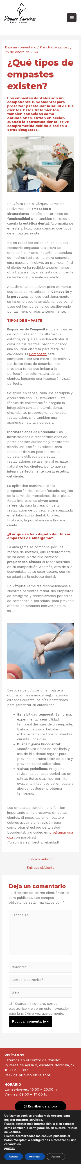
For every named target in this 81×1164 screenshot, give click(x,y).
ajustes (9, 1148)
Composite (38, 354)
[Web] (40, 993)
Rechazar (34, 1156)
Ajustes (56, 1156)
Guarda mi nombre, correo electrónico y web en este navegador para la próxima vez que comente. (39, 1009)
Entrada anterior (40, 859)
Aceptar (13, 1156)
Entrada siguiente (40, 867)
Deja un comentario (20, 47)
